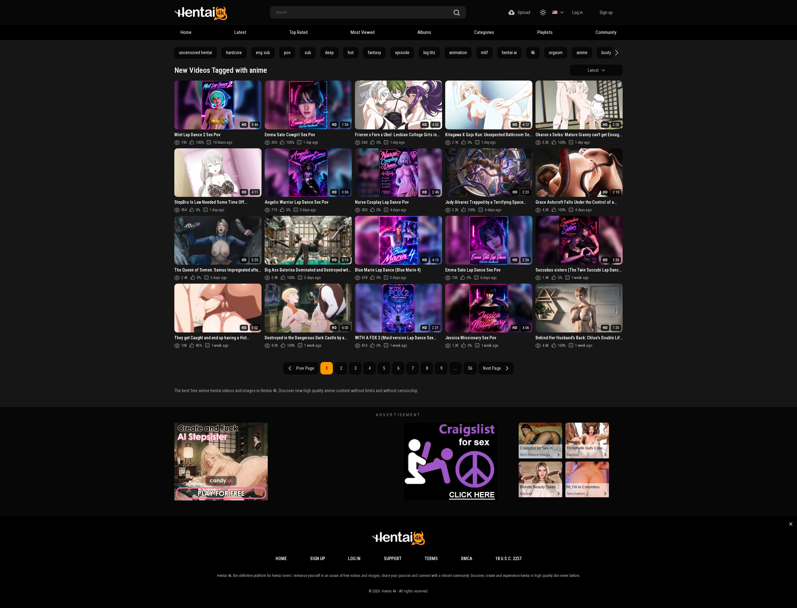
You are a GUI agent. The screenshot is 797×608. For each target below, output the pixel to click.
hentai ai (509, 52)
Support (393, 558)
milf (484, 52)
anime (582, 52)
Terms (431, 558)
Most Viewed (363, 32)
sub (307, 52)
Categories (484, 32)
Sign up (606, 12)
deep (329, 52)
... (455, 368)
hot (351, 52)
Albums (424, 32)
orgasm (556, 52)
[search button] (457, 12)
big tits (429, 52)
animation (458, 52)
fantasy (374, 52)
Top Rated (299, 32)
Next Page (492, 368)
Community (606, 32)
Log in (577, 12)
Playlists (545, 32)
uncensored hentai (195, 52)
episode (402, 52)
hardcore (234, 52)
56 (470, 368)
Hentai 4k (389, 591)
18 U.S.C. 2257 (508, 558)
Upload (524, 12)
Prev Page (305, 368)
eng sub (263, 52)
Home (186, 32)
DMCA (466, 558)
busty (606, 52)
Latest (240, 32)
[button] (616, 52)
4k (533, 52)
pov (287, 52)
